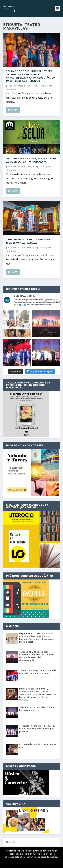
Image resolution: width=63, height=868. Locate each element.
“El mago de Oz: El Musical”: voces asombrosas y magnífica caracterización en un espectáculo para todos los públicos (30, 76)
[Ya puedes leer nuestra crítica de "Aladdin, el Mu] (46, 352)
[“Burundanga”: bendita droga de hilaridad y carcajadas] (31, 218)
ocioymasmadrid (17, 86)
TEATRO (43, 86)
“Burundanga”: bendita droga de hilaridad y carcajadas (28, 241)
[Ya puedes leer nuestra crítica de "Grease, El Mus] (46, 323)
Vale (17, 862)
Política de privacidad (36, 862)
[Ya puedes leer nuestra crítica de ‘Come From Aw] (17, 352)
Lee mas (13, 110)
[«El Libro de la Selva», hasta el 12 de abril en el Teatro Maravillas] (31, 137)
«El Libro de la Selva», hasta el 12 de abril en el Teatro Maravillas (31, 160)
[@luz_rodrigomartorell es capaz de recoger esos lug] (17, 323)
